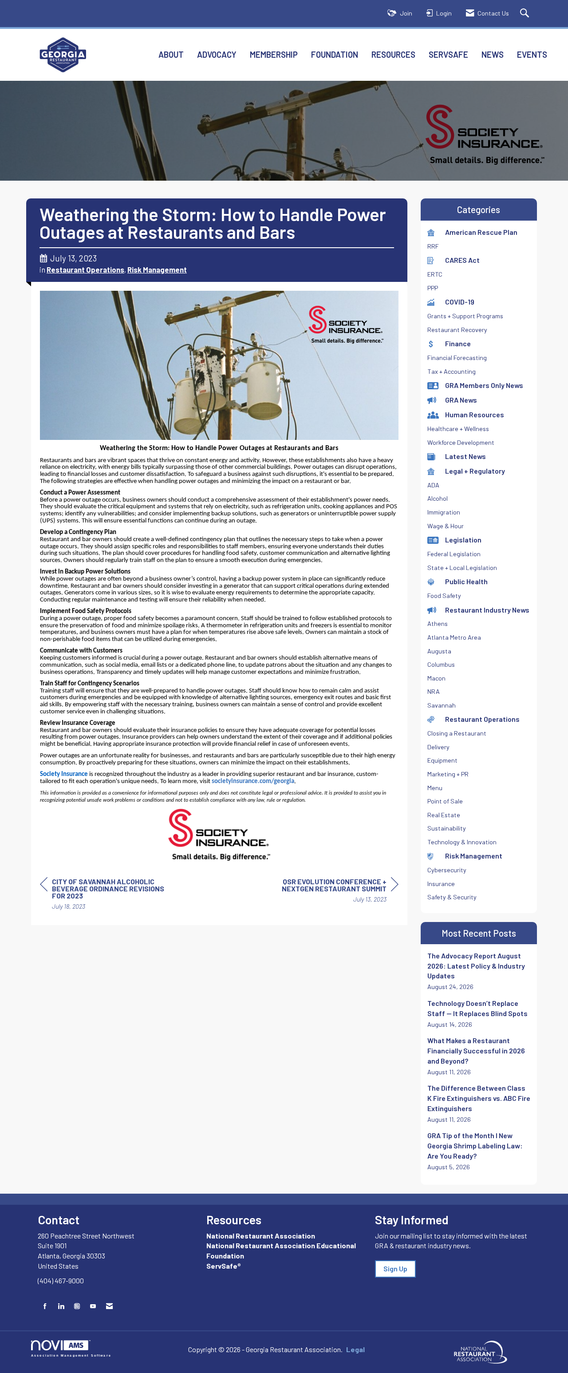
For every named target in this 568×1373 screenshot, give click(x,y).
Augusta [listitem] (439, 651)
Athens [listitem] (437, 623)
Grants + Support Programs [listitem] (465, 316)
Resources (393, 54)
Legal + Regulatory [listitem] (475, 471)
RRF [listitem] (433, 246)
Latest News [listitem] (465, 456)
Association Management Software (71, 1355)
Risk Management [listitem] (473, 855)
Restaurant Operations (85, 269)
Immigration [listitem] (443, 512)
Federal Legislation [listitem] (454, 554)
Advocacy (217, 54)
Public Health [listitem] (466, 581)
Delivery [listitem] (438, 747)
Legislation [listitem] (463, 539)
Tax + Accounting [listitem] (451, 371)
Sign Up (395, 1268)
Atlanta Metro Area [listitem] (454, 637)
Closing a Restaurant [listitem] (456, 733)
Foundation (334, 54)
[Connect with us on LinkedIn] (61, 1306)
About (171, 54)
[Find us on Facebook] (45, 1306)
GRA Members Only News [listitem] (484, 385)
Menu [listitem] (434, 787)
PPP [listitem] (432, 288)
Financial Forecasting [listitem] (457, 357)
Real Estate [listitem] (443, 815)
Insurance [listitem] (441, 883)
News (492, 54)
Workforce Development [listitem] (460, 442)
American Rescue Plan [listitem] (481, 232)
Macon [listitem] (436, 678)
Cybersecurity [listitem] (446, 870)
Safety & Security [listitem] (452, 897)
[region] (331, 891)
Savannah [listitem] (441, 705)
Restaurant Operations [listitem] (482, 719)
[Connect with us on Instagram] (77, 1306)
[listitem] (479, 971)
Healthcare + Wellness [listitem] (458, 428)
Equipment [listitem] (442, 760)
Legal (355, 1349)
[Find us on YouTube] (93, 1306)
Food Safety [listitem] (444, 595)
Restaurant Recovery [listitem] (457, 329)
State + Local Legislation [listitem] (462, 567)
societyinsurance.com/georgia (253, 781)
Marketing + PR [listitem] (448, 774)
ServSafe (448, 54)
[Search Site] (525, 13)
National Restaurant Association (260, 1235)
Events (532, 54)
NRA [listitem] (433, 691)
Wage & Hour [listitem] (445, 526)
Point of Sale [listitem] (445, 801)
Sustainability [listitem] (446, 828)
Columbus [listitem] (441, 664)
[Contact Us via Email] (109, 1306)
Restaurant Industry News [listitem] (487, 609)
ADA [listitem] (433, 485)
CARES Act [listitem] (462, 260)
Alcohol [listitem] (437, 498)
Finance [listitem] (458, 343)
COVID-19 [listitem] (459, 301)
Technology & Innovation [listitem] (462, 842)
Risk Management (157, 269)
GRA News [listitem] (461, 400)
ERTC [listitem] (434, 274)
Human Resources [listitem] (474, 414)
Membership (274, 54)
